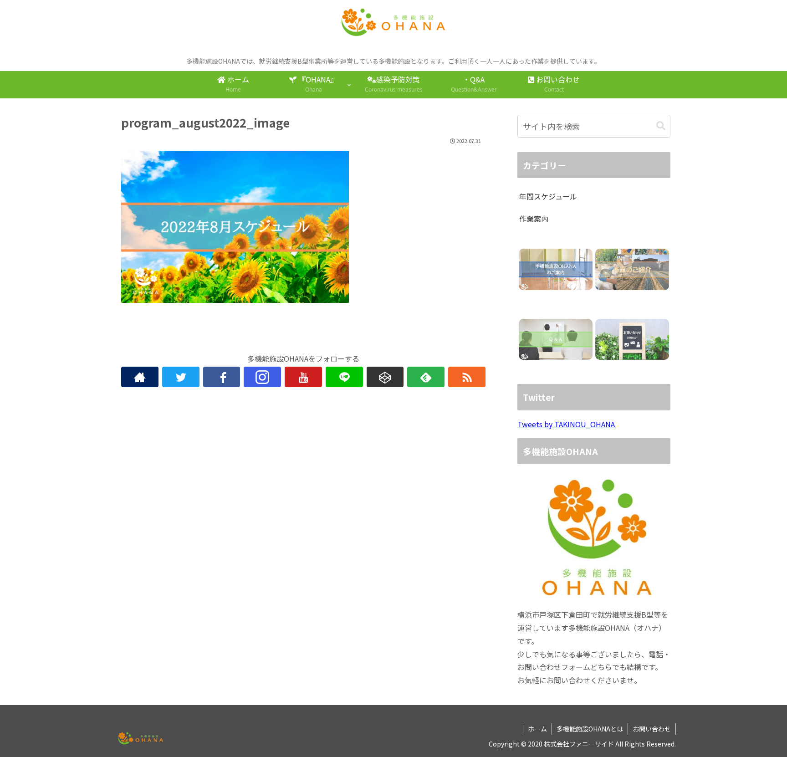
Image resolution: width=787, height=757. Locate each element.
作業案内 (533, 218)
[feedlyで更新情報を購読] (426, 377)
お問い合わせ (652, 728)
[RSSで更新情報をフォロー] (466, 377)
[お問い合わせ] (632, 339)
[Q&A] (555, 339)
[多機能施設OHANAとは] (555, 269)
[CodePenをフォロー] (385, 377)
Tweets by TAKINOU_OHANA (566, 424)
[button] (661, 126)
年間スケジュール (548, 196)
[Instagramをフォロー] (262, 377)
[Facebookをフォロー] (221, 377)
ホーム (537, 728)
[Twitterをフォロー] (180, 377)
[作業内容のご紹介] (632, 269)
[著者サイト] (139, 377)
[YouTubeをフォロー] (303, 377)
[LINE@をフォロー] (344, 377)
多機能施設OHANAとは (590, 728)
